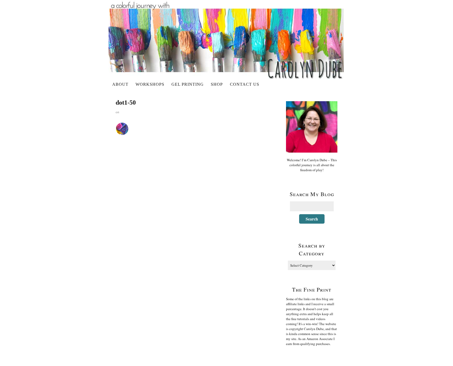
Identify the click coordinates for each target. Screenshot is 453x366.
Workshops (150, 84)
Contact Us (244, 84)
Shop (217, 84)
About (120, 84)
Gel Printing (187, 84)
